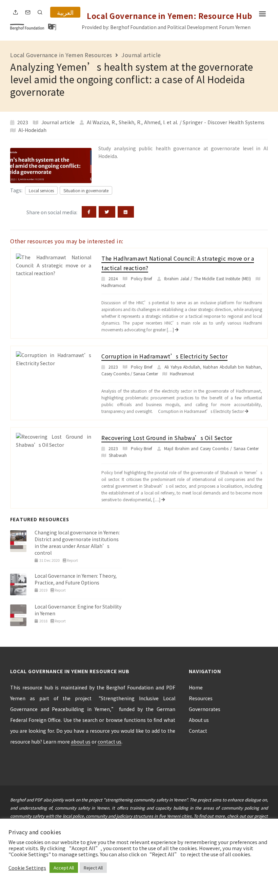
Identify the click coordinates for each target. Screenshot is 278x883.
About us (199, 719)
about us (81, 741)
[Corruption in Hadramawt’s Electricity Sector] (53, 358)
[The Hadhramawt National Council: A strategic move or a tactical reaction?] (53, 264)
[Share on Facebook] (89, 212)
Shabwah (118, 455)
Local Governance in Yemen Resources (61, 55)
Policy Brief (142, 278)
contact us (109, 741)
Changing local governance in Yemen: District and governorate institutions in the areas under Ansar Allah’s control (77, 542)
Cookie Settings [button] (27, 868)
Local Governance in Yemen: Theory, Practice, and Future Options (76, 579)
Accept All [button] (64, 867)
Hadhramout (113, 285)
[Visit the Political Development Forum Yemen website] (52, 26)
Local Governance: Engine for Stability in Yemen (78, 610)
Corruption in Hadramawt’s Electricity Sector (164, 356)
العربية (65, 12)
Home (196, 687)
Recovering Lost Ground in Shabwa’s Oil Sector (166, 438)
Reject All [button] (93, 867)
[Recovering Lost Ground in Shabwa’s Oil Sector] (53, 440)
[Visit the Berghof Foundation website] (28, 26)
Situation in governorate (85, 190)
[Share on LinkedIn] (126, 212)
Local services (41, 190)
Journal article (141, 55)
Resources (201, 698)
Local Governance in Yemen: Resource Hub (169, 15)
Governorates (204, 709)
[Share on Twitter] (107, 212)
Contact (198, 730)
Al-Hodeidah (32, 130)
